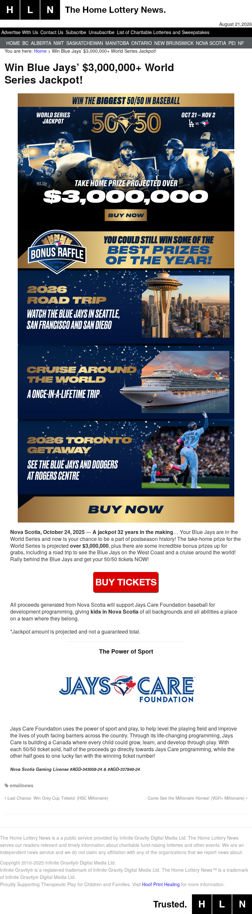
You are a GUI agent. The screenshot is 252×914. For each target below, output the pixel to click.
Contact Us (51, 32)
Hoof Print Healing (161, 884)
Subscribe (76, 32)
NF (241, 43)
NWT (58, 43)
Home (13, 43)
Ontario (141, 43)
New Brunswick (174, 43)
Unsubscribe (102, 32)
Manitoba (117, 43)
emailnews (21, 785)
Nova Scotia (211, 43)
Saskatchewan (84, 43)
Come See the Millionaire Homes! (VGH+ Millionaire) (197, 798)
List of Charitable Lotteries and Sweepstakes (163, 32)
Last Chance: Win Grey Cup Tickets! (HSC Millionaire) (57, 798)
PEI (232, 43)
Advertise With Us (19, 32)
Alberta (41, 43)
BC (25, 43)
